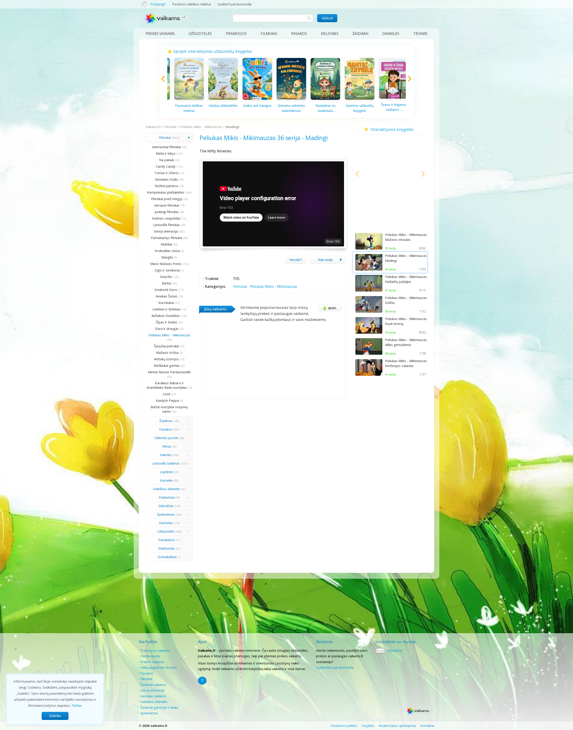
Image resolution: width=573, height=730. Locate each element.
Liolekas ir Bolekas (166, 309)
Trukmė (211, 278)
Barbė (166, 283)
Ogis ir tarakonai (167, 270)
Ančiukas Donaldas (166, 315)
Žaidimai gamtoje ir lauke (159, 707)
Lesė (166, 394)
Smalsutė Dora (165, 289)
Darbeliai (165, 523)
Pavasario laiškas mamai (184, 108)
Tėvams (420, 33)
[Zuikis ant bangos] (252, 98)
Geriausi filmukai (166, 205)
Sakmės (165, 455)
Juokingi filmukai (166, 211)
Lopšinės (166, 472)
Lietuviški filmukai (166, 224)
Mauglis (167, 257)
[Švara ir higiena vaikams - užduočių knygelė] (389, 97)
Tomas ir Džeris (166, 173)
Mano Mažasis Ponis (165, 263)
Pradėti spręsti (390, 218)
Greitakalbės (167, 557)
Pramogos (236, 33)
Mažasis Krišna (167, 352)
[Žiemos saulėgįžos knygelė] (390, 196)
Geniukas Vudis (166, 179)
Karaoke (166, 480)
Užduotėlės (200, 33)
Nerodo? (295, 260)
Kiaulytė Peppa (167, 400)
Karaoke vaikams (153, 696)
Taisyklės (367, 726)
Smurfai (165, 276)
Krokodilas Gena (167, 250)
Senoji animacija (166, 231)
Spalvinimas (166, 514)
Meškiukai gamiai (166, 365)
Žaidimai (360, 33)
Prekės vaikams (160, 33)
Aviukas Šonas (166, 296)
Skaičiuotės (166, 548)
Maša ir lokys (165, 153)
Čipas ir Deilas (166, 322)
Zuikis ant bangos (252, 105)
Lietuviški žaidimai (165, 463)
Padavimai (166, 497)
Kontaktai (394, 650)
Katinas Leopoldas (166, 218)
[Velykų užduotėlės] (218, 98)
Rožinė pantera (166, 186)
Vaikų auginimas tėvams (158, 667)
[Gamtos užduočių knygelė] (355, 98)
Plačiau (77, 705)
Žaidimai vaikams (153, 684)
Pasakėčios (166, 540)
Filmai (166, 446)
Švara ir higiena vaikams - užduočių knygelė (388, 107)
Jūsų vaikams (215, 309)
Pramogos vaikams (155, 650)
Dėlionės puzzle (166, 437)
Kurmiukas (166, 302)
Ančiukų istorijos (166, 359)
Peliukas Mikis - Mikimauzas (201, 126)
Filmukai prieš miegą (166, 198)
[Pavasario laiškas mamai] (184, 98)
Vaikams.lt (153, 126)
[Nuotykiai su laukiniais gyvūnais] (320, 98)
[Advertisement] (390, 413)
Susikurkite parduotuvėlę (334, 667)
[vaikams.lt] (165, 19)
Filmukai (269, 33)
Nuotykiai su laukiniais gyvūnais (321, 108)
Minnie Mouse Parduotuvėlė (169, 372)
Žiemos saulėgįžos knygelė (390, 206)
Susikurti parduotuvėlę (234, 4)
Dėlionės (329, 33)
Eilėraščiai (165, 506)
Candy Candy (165, 166)
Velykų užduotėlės (218, 105)
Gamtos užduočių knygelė (355, 108)
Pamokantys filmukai (166, 237)
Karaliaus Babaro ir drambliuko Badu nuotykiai (166, 385)
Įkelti (332, 308)
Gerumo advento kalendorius (286, 108)
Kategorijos (215, 286)
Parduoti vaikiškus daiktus (191, 4)
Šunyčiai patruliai (166, 346)
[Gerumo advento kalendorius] (286, 98)
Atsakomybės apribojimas (397, 726)
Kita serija (325, 260)
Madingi (232, 126)
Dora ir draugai (166, 328)
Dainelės (390, 33)
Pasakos (299, 33)
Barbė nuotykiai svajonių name (169, 409)
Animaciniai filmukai (166, 147)
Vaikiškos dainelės (166, 489)
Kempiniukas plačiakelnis (165, 192)
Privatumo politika (344, 726)
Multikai (166, 244)
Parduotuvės (150, 656)
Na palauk (166, 160)
